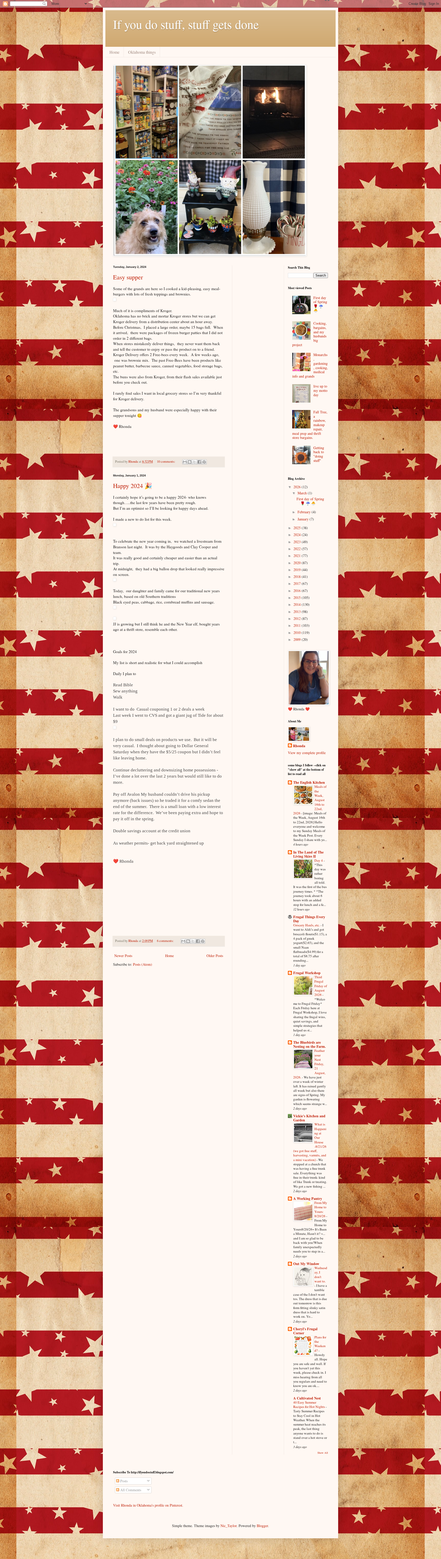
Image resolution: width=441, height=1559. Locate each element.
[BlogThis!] (189, 461)
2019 (297, 569)
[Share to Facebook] (199, 461)
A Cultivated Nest (307, 1398)
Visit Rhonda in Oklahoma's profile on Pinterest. (148, 1505)
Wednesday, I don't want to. (320, 1274)
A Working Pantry (307, 1198)
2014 (297, 604)
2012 (297, 618)
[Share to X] (194, 461)
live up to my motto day (320, 390)
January (304, 519)
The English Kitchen (309, 782)
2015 (297, 597)
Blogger (262, 1525)
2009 (297, 639)
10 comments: (166, 461)
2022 (297, 548)
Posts (123, 1480)
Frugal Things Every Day (309, 919)
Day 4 (319, 860)
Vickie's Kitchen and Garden (309, 1118)
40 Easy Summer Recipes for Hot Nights (309, 1404)
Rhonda (299, 745)
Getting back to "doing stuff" (318, 454)
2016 (297, 590)
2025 (297, 527)
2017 (297, 583)
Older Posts (214, 955)
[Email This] (184, 461)
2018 (297, 576)
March (303, 493)
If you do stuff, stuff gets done (186, 24)
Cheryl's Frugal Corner (305, 1331)
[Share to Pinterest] (204, 461)
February (305, 511)
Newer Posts (123, 955)
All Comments (130, 1489)
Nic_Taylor (228, 1525)
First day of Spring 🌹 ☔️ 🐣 (320, 304)
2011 (297, 625)
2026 (297, 486)
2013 (297, 611)
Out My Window (306, 1263)
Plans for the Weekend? (320, 1344)
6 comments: (166, 941)
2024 (297, 534)
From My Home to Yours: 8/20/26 (320, 1209)
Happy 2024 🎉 (132, 486)
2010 (297, 632)
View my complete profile (307, 752)
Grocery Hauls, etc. (307, 925)
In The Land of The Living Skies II (308, 854)
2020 (297, 562)
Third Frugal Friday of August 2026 (320, 986)
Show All (322, 1452)
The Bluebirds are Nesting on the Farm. (309, 1044)
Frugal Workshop (307, 972)
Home (114, 52)
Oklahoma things (142, 52)
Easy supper (128, 277)
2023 (297, 541)
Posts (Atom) (142, 964)
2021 (297, 555)
